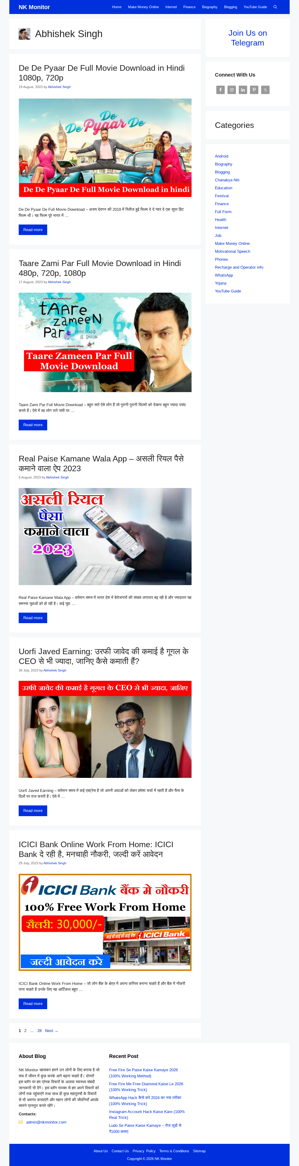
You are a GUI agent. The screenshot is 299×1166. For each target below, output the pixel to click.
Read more (33, 230)
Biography (209, 7)
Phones (221, 259)
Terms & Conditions (174, 1151)
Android (221, 156)
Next (51, 1031)
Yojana (220, 283)
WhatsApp (224, 275)
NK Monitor (34, 7)
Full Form (223, 212)
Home (116, 7)
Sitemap (199, 1151)
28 (40, 1031)
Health (220, 220)
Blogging (230, 7)
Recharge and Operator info (239, 267)
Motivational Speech (232, 251)
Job (218, 235)
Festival (222, 196)
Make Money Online (143, 7)
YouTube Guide (255, 7)
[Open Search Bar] (275, 7)
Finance (189, 7)
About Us (101, 1151)
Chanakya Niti (227, 180)
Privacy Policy (144, 1151)
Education (223, 188)
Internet (171, 7)
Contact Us (120, 1151)
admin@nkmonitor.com (46, 1122)
